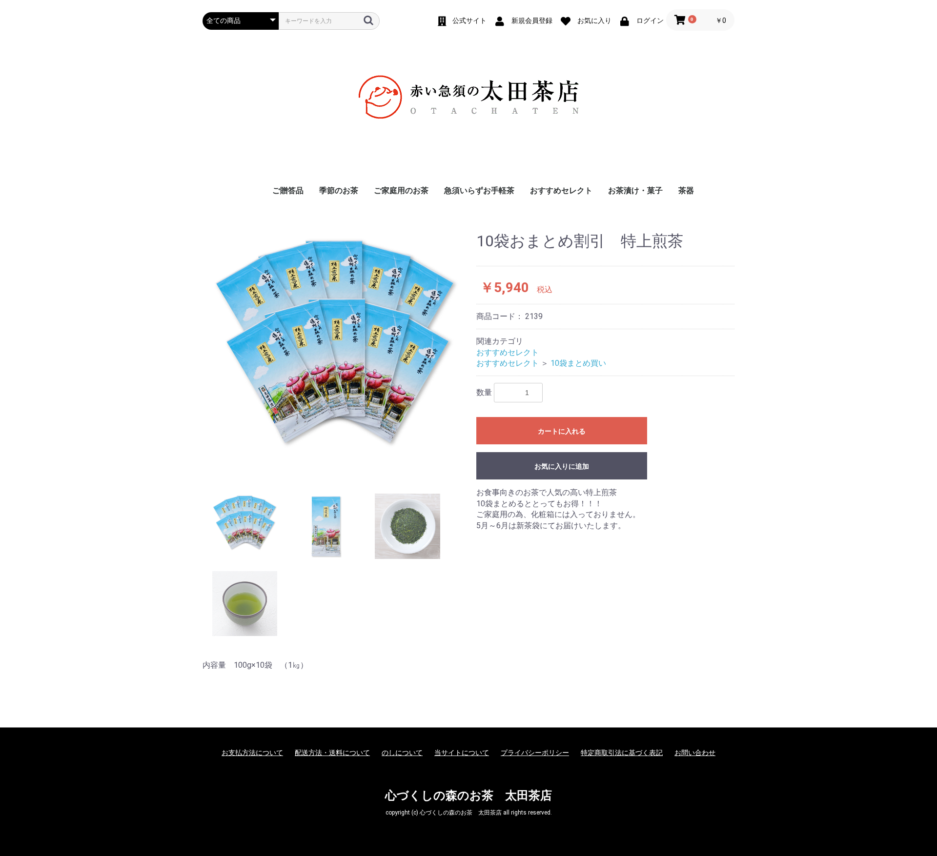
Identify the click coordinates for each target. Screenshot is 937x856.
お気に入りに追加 (561, 466)
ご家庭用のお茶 (401, 190)
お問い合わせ (694, 752)
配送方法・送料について (332, 752)
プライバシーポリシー (535, 752)
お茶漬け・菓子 (635, 190)
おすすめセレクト (561, 190)
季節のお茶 (338, 190)
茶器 (686, 190)
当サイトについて (461, 752)
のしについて (402, 752)
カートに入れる (562, 431)
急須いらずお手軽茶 (479, 190)
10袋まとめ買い (578, 363)
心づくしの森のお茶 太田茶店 (468, 795)
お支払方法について (252, 752)
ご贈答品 (288, 190)
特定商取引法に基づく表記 (622, 752)
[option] (335, 342)
